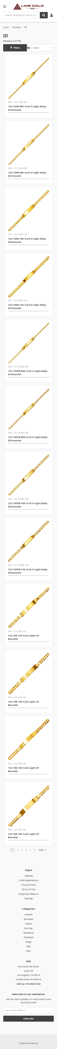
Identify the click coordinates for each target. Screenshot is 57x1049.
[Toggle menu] (4, 6)
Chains (28, 923)
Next (41, 849)
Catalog (29, 875)
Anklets (28, 914)
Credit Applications (28, 880)
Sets (28, 946)
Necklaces (28, 932)
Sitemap (28, 898)
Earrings (28, 928)
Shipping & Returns (28, 893)
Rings (28, 941)
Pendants (28, 937)
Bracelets (28, 919)
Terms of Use (28, 889)
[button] (15, 47)
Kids (28, 950)
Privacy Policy (28, 884)
